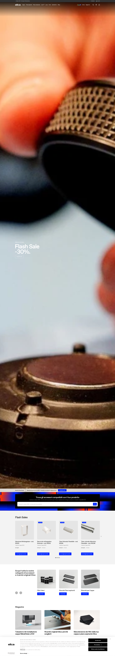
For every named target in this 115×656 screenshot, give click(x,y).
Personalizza (97, 644)
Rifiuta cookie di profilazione (97, 649)
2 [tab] (56, 557)
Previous (16, 593)
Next (101, 536)
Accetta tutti (98, 640)
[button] (85, 499)
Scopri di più (41, 593)
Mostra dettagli (23, 653)
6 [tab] (59, 557)
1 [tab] (55, 557)
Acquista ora (19, 256)
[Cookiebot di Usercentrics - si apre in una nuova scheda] (11, 653)
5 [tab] (58, 557)
